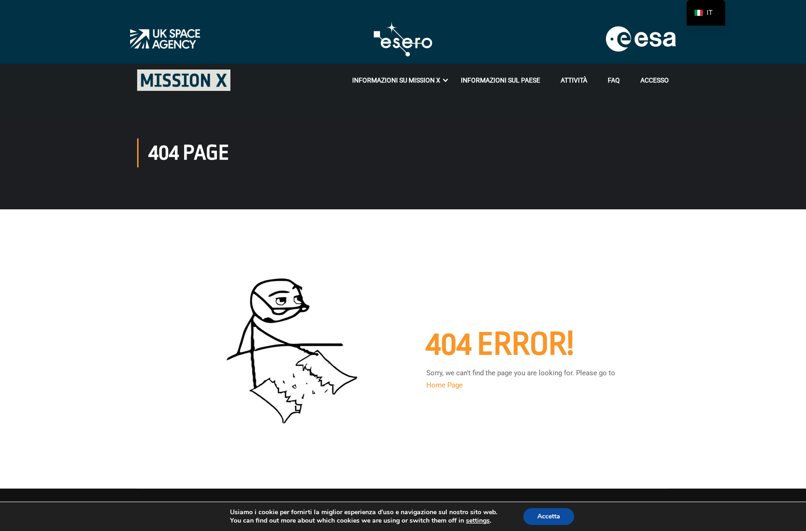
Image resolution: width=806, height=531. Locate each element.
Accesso (654, 80)
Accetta (548, 516)
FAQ (614, 80)
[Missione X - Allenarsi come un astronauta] (183, 80)
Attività (574, 80)
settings (478, 521)
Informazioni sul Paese (500, 80)
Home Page (444, 385)
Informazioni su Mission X (396, 80)
